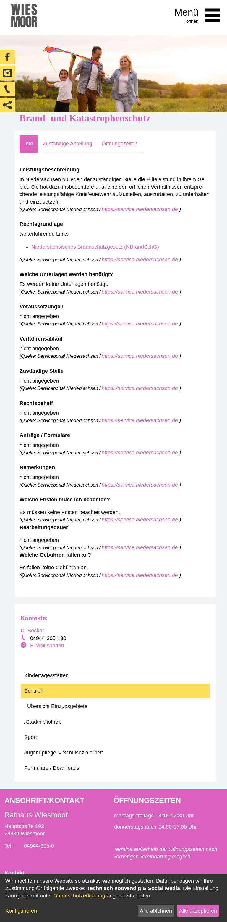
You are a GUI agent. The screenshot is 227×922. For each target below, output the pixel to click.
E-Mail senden (47, 646)
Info (28, 144)
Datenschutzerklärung (79, 896)
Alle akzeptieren (198, 911)
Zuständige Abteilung (67, 144)
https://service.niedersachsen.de (140, 209)
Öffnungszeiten (119, 144)
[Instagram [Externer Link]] (7, 73)
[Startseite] (24, 17)
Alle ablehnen (156, 911)
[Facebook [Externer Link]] (7, 57)
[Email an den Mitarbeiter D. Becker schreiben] (24, 645)
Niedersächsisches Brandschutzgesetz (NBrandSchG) (95, 247)
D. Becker (32, 630)
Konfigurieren (21, 911)
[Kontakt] (7, 89)
